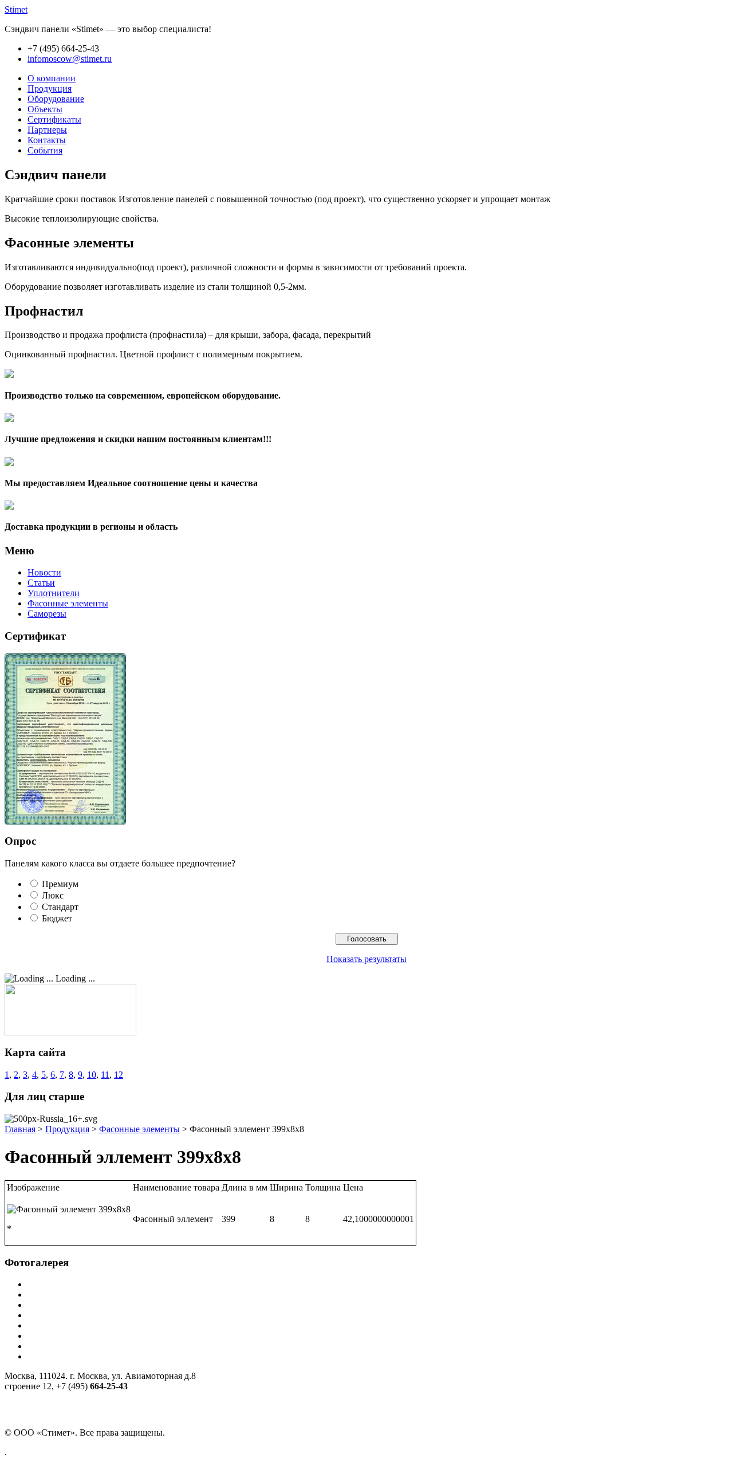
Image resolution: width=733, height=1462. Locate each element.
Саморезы (46, 613)
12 (118, 1074)
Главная (20, 1129)
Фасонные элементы (67, 603)
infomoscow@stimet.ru (69, 59)
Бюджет (57, 918)
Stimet (16, 9)
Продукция (67, 1129)
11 (105, 1074)
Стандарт (60, 907)
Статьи (41, 583)
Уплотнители (53, 593)
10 (91, 1074)
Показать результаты (366, 959)
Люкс (53, 895)
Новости (44, 572)
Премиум (60, 884)
